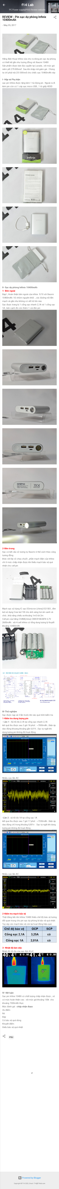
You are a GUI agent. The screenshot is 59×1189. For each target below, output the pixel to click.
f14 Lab (27, 5)
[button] (55, 17)
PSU (11, 1037)
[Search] (55, 5)
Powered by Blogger (31, 1178)
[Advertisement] (29, 1137)
